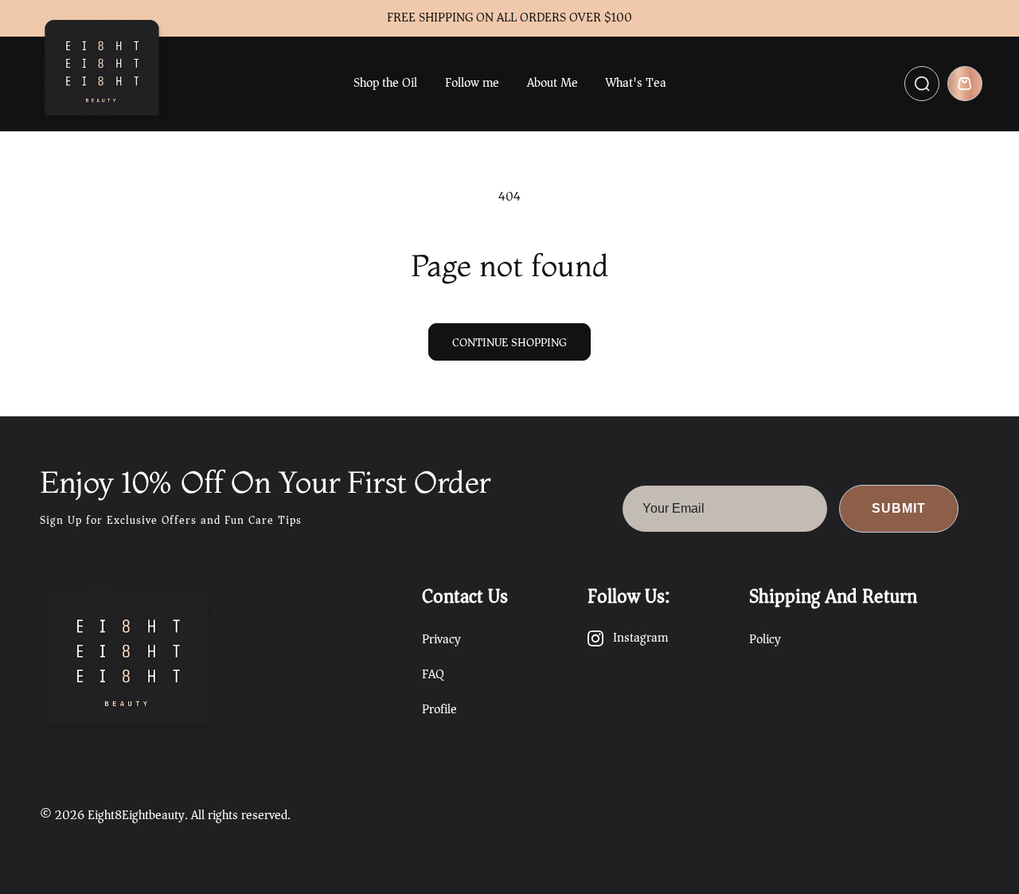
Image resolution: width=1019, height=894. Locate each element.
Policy (765, 639)
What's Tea (636, 83)
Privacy (441, 639)
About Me (552, 83)
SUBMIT (899, 508)
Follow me (472, 83)
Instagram (640, 638)
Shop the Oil (385, 83)
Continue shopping (509, 342)
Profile (439, 709)
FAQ (433, 674)
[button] (921, 83)
